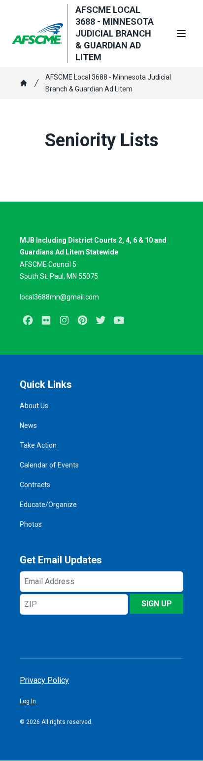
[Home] (24, 83)
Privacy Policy (44, 680)
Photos (31, 524)
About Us (34, 406)
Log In (28, 701)
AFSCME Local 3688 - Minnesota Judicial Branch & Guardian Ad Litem (108, 83)
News (28, 425)
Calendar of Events (49, 465)
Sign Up (156, 603)
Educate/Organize (48, 504)
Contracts (35, 485)
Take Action (38, 445)
